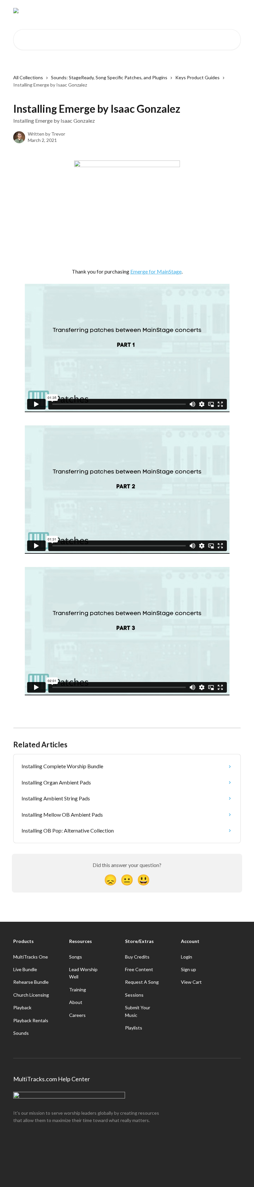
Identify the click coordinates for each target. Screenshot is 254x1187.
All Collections (28, 77)
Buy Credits (137, 957)
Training (77, 989)
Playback (22, 1007)
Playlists (133, 1028)
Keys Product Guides (197, 77)
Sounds (21, 1033)
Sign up (188, 969)
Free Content (139, 969)
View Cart (191, 982)
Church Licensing (31, 995)
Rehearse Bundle (31, 982)
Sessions (134, 995)
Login (186, 957)
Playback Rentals (30, 1020)
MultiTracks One (30, 957)
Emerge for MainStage (156, 271)
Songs (75, 957)
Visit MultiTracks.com (179, 10)
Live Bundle (25, 969)
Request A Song (142, 982)
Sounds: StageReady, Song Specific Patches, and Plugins (109, 77)
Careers (77, 1015)
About (75, 1002)
